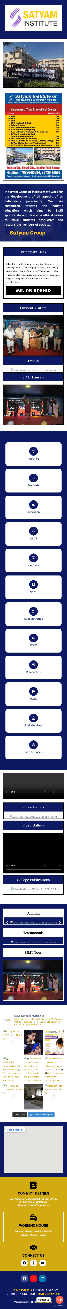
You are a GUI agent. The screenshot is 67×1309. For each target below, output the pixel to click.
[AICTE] (33, 531)
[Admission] (33, 504)
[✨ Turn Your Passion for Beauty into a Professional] (33, 1042)
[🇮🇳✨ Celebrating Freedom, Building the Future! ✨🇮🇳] (12, 1069)
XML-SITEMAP (49, 1294)
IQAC (33, 698)
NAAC (33, 592)
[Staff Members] (33, 718)
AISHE (33, 645)
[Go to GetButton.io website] (60, 1306)
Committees (33, 672)
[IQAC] (33, 691)
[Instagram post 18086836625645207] (54, 1096)
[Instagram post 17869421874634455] (12, 1096)
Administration (33, 618)
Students (33, 485)
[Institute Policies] (33, 744)
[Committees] (33, 664)
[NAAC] (33, 584)
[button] (7, 64)
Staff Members (33, 725)
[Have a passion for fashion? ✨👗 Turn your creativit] (54, 1042)
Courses (33, 565)
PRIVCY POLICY (20, 1289)
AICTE (34, 538)
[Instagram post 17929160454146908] (12, 1042)
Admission (33, 511)
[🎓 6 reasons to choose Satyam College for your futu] (33, 1069)
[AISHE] (33, 638)
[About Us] (33, 451)
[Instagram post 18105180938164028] (33, 1096)
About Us (33, 458)
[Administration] (33, 611)
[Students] (33, 478)
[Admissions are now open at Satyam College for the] (54, 1069)
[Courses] (33, 557)
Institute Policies (33, 752)
